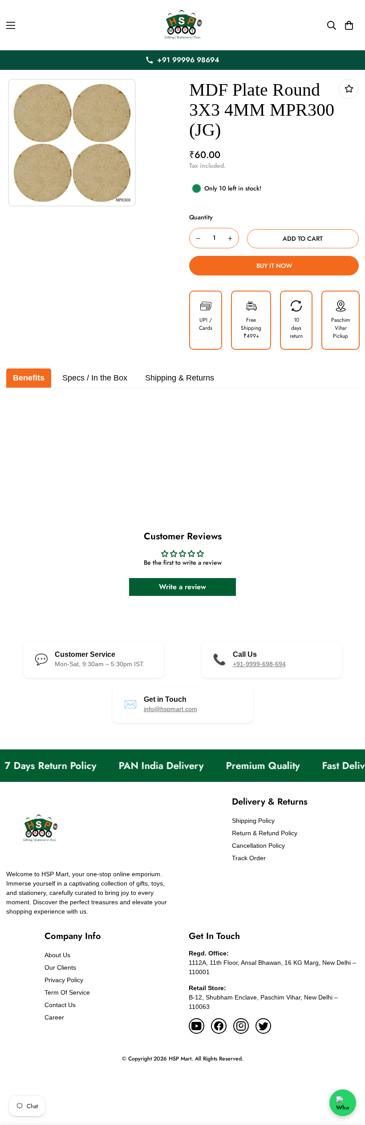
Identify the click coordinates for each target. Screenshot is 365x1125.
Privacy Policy (64, 979)
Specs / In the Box (94, 377)
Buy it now (274, 265)
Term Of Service (67, 992)
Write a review (182, 587)
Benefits (29, 377)
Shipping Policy (253, 820)
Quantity (201, 217)
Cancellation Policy (258, 845)
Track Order (249, 858)
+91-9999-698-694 (259, 664)
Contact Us (60, 1004)
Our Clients (60, 967)
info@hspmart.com (170, 708)
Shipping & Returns (179, 377)
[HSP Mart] (182, 25)
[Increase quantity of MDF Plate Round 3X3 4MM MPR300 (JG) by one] (230, 238)
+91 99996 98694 (188, 60)
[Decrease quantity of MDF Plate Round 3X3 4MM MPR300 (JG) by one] (198, 238)
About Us (57, 955)
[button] (349, 25)
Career (54, 1017)
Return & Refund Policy (264, 833)
